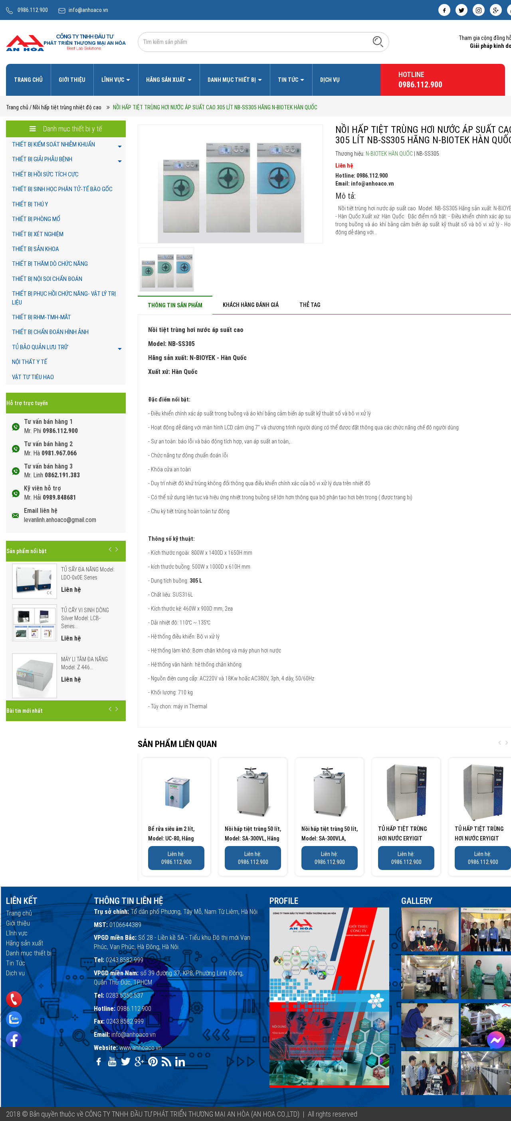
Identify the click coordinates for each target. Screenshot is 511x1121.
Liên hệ (344, 165)
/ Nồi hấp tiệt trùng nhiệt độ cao (65, 107)
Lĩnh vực (113, 80)
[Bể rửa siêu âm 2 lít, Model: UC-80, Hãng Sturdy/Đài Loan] (176, 792)
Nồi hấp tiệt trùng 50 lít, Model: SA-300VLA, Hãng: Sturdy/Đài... (329, 838)
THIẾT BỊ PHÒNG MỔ (36, 219)
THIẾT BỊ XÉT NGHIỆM (37, 234)
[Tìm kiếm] (378, 41)
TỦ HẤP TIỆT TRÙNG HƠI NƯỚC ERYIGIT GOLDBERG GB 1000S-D (405, 838)
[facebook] (444, 10)
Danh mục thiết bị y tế (72, 129)
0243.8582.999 (124, 960)
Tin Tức (288, 80)
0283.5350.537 (124, 995)
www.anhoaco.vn (140, 1048)
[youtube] (112, 1061)
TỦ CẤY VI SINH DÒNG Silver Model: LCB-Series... (85, 618)
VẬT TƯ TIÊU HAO (33, 377)
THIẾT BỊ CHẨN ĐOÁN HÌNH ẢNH (50, 332)
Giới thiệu (72, 80)
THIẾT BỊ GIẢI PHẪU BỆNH (42, 159)
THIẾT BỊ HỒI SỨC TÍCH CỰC (45, 174)
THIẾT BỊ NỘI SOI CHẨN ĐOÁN (47, 279)
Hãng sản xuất (166, 80)
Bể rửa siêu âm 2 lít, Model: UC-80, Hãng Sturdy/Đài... (171, 838)
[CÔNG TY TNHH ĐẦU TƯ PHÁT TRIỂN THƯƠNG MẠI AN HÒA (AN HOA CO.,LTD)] (66, 41)
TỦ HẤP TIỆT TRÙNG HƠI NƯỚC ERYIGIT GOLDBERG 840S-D (479, 838)
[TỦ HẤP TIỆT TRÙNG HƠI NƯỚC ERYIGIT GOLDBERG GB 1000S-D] (406, 792)
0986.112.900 (33, 10)
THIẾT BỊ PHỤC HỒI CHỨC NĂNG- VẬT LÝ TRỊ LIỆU (64, 298)
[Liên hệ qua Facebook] (496, 1040)
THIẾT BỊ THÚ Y (30, 204)
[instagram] (479, 10)
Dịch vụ (330, 80)
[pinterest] (153, 1061)
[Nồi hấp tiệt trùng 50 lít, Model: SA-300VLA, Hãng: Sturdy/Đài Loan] (329, 792)
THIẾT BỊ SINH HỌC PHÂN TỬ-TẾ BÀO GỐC (62, 189)
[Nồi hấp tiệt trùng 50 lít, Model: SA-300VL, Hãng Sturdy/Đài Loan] (253, 792)
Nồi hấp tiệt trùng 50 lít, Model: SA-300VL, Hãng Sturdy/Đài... (253, 838)
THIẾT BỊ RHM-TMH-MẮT (41, 317)
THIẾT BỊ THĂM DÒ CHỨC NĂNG (50, 263)
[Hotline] (14, 999)
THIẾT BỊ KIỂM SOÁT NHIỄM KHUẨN (53, 144)
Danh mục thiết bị (232, 80)
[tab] (175, 305)
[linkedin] (180, 1061)
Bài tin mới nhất (24, 711)
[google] (496, 10)
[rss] (166, 1061)
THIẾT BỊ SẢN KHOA (35, 249)
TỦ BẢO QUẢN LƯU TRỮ (40, 347)
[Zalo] (14, 1019)
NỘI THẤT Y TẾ (29, 362)
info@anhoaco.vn (88, 10)
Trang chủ (28, 80)
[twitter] (461, 10)
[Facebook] (14, 1039)
